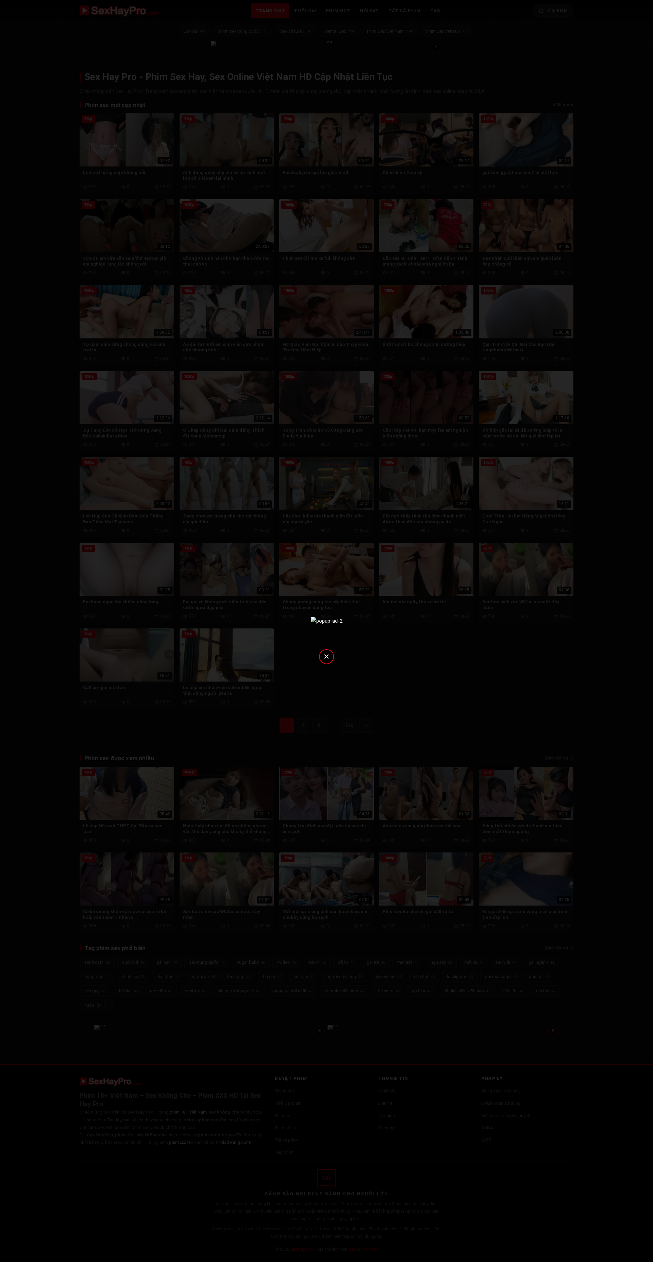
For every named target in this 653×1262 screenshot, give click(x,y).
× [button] (326, 656)
